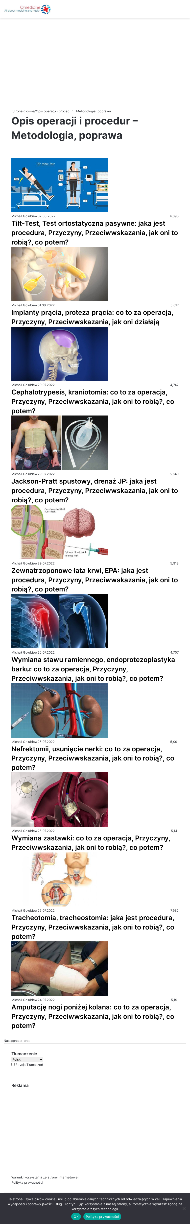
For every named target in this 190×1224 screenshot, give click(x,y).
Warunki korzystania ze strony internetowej (44, 1177)
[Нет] (183, 1208)
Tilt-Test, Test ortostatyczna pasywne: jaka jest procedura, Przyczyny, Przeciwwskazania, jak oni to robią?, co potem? (94, 232)
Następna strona (16, 1041)
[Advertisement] (95, 57)
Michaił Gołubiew (24, 216)
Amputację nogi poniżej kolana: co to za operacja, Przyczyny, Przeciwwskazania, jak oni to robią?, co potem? (92, 1016)
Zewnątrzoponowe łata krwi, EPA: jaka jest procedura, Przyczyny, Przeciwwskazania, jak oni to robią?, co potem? (94, 579)
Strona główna (23, 111)
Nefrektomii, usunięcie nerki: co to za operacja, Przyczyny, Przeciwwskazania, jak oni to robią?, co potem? (92, 758)
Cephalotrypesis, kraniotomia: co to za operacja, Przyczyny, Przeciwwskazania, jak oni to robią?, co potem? (92, 401)
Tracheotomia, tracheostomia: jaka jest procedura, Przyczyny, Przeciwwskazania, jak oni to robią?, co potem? (92, 927)
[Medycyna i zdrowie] (27, 9)
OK (76, 1217)
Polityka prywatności (27, 1182)
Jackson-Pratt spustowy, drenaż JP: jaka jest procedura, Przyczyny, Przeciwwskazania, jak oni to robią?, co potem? (94, 490)
